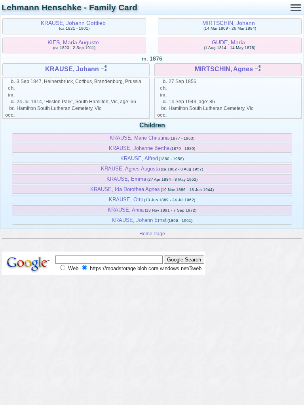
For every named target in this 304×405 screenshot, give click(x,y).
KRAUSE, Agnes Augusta (130, 169)
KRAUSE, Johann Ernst (139, 220)
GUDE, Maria (228, 42)
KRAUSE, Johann (72, 69)
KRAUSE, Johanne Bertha (139, 148)
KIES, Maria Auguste (73, 42)
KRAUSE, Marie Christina (139, 138)
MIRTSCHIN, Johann (228, 23)
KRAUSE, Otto (126, 199)
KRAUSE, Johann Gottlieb (73, 23)
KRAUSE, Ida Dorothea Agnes (125, 189)
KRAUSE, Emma (126, 179)
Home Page (152, 233)
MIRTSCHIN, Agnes (224, 69)
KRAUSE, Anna (126, 210)
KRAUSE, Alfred (139, 158)
